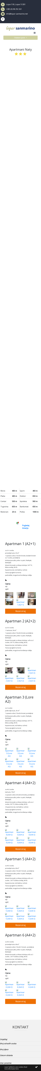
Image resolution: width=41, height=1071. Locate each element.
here (17, 1069)
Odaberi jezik (19, 37)
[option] (20, 272)
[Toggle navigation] (34, 33)
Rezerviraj (20, 611)
